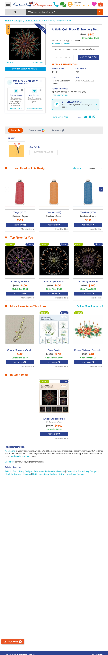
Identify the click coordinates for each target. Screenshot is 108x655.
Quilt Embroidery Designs (45, 474)
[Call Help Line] (55, 4)
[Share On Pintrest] (94, 117)
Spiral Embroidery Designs (71, 474)
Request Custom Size (61, 43)
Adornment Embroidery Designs (49, 471)
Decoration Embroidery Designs (82, 471)
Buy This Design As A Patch (25, 69)
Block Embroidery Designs (18, 474)
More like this (27, 229)
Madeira (77, 168)
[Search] (100, 12)
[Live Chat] (63, 4)
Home (8, 20)
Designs (18, 20)
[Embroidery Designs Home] (32, 4)
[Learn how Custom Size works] (22, 90)
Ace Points (10, 450)
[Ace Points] (16, 150)
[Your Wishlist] (94, 4)
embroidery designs (20, 456)
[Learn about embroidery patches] (40, 90)
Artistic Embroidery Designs (19, 471)
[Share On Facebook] (90, 117)
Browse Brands (32, 20)
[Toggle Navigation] (8, 4)
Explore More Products (88, 306)
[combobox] (61, 12)
